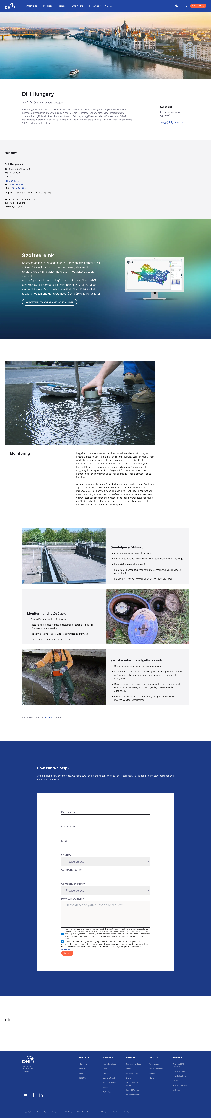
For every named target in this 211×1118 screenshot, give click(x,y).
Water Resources (109, 1092)
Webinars (176, 1090)
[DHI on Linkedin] (41, 1095)
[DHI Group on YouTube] (25, 1095)
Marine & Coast (109, 1078)
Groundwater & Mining (132, 1084)
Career (152, 1073)
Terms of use (56, 1112)
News (151, 1078)
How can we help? (72, 898)
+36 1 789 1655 (18, 188)
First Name (68, 812)
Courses (176, 1081)
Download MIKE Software (179, 1065)
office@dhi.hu (12, 181)
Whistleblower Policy (84, 1112)
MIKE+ (81, 1073)
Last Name (68, 826)
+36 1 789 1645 (18, 184)
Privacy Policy (27, 1112)
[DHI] (33, 1059)
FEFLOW (82, 1078)
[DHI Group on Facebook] (33, 1095)
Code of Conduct (102, 1112)
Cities (105, 1069)
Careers (108, 6)
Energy (105, 1073)
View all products (86, 1064)
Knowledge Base (179, 1076)
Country (66, 855)
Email (64, 840)
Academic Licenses (180, 1085)
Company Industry (73, 883)
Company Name (71, 869)
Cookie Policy (42, 1112)
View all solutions (109, 1064)
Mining (105, 1087)
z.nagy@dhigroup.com (171, 122)
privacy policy (66, 949)
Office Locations (156, 1069)
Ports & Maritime (109, 1083)
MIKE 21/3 (83, 1069)
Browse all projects (133, 1064)
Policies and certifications (122, 1112)
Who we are (154, 1064)
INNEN (48, 717)
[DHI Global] (10, 6)
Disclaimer (68, 1112)
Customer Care (179, 1071)
